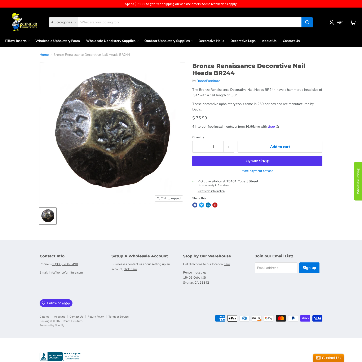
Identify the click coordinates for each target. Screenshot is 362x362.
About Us (269, 41)
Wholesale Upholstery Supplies (111, 41)
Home (44, 55)
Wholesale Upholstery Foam (57, 41)
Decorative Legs (243, 41)
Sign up (309, 267)
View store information (211, 191)
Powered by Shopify (52, 325)
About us (59, 317)
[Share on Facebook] (194, 205)
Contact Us (291, 41)
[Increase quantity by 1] (229, 147)
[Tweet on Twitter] (201, 205)
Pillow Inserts (16, 41)
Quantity (198, 137)
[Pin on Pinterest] (214, 205)
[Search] (307, 22)
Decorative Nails (211, 41)
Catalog (44, 317)
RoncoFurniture (208, 81)
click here (130, 269)
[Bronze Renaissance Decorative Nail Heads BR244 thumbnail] (47, 216)
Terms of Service (119, 317)
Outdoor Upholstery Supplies (167, 41)
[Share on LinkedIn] (208, 205)
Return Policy (96, 317)
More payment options (257, 171)
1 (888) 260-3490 (65, 264)
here (227, 264)
